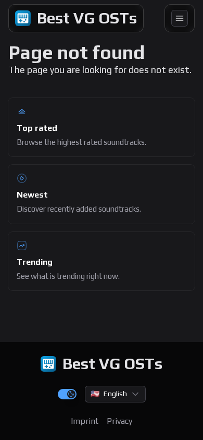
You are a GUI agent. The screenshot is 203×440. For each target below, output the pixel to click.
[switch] (67, 394)
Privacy (119, 421)
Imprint (84, 421)
